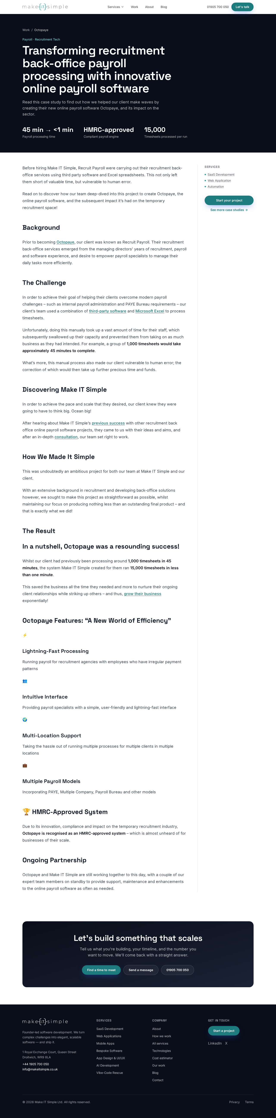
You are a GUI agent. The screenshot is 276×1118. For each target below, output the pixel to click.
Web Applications (108, 1036)
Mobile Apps (105, 1043)
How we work (161, 1036)
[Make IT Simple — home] (45, 6)
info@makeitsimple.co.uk (40, 1069)
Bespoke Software (109, 1051)
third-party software (107, 311)
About (149, 7)
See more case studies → (229, 210)
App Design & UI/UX (110, 1058)
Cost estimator (162, 1058)
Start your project (229, 200)
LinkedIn (215, 1043)
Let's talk (242, 7)
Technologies (161, 1051)
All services (160, 1043)
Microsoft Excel (149, 311)
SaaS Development (221, 174)
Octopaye (65, 242)
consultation (66, 437)
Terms (249, 1102)
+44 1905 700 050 (35, 1064)
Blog (164, 7)
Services (114, 7)
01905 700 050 (218, 7)
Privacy (234, 1102)
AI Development (107, 1065)
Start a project (223, 1030)
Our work (158, 1065)
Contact (157, 1080)
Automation (216, 186)
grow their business (142, 593)
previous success (108, 423)
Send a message (141, 970)
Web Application (219, 180)
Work (134, 7)
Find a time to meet (101, 970)
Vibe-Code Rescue (109, 1072)
